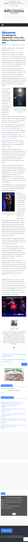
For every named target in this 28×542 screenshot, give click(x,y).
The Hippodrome (17, 292)
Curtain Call (4, 32)
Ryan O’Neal (22, 72)
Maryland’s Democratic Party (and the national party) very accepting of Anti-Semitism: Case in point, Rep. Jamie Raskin (14, 420)
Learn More (6, 530)
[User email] (14, 347)
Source (2, 392)
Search (24, 364)
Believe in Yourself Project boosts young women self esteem (13, 360)
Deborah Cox (18, 156)
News (9, 32)
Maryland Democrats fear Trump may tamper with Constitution (13, 355)
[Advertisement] (14, 18)
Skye (2, 414)
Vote (14, 514)
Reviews (13, 32)
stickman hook (4, 409)
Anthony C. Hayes (19, 45)
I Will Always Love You (12, 142)
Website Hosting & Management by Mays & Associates (12, 537)
